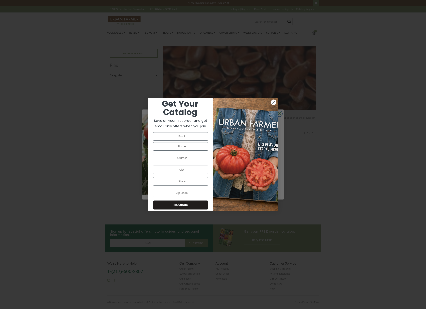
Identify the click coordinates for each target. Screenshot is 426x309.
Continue (180, 205)
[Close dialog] (274, 102)
